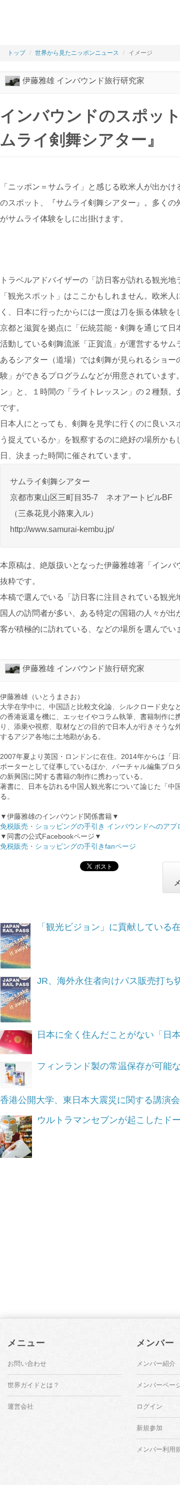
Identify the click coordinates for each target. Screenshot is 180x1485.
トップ (17, 52)
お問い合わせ (27, 1363)
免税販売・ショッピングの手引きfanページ (68, 846)
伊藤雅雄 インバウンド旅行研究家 (83, 80)
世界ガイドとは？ (34, 1385)
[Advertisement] (88, 24)
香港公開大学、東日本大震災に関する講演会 (90, 1100)
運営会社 (21, 1406)
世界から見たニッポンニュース (77, 52)
